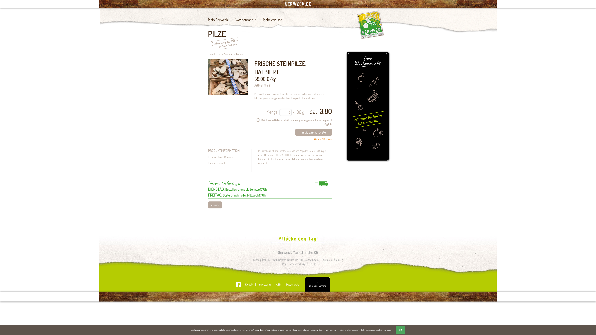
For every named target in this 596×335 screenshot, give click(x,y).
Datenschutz (292, 284)
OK (400, 330)
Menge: (272, 112)
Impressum (265, 284)
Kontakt (249, 284)
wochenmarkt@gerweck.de (302, 264)
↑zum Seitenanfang (317, 284)
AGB (278, 284)
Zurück (215, 205)
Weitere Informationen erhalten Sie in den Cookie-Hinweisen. (366, 329)
